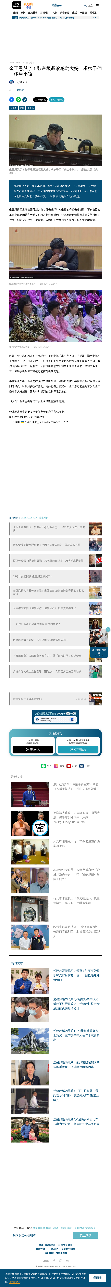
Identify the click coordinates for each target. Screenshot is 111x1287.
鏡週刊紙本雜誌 (42, 1228)
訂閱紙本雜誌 (17, 5)
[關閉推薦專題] (108, 629)
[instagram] (60, 1260)
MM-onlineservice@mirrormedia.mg (60, 1266)
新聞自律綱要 (68, 1249)
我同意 (97, 1278)
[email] (67, 1260)
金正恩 (13, 107)
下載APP (53, 1249)
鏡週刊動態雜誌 (62, 1228)
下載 (87, 766)
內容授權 (40, 1249)
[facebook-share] (11, 99)
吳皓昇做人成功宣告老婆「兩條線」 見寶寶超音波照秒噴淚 (47, 671)
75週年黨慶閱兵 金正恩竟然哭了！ (33, 576)
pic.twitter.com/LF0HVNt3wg (26, 416)
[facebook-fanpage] (54, 1260)
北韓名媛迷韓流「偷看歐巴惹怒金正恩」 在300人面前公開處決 (49, 529)
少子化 (30, 107)
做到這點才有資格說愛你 (27, 699)
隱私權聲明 (14, 1282)
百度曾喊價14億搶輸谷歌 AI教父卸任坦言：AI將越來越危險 (48, 560)
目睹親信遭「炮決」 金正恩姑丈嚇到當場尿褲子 (40, 639)
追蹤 (62, 766)
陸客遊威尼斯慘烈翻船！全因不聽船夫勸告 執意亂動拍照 (47, 544)
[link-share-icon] (24, 99)
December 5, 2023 (58, 422)
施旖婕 (20, 89)
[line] (45, 1260)
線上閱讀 (85, 1235)
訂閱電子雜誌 (65, 1245)
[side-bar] (97, 5)
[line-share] (18, 99)
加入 (49, 766)
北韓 (22, 107)
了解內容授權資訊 (84, 1228)
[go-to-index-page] (57, 5)
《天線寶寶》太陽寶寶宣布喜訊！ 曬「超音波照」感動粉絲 (47, 655)
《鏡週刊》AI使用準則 (55, 1253)
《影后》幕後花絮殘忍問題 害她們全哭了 (37, 624)
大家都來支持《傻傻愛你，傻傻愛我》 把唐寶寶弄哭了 (44, 608)
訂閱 (74, 766)
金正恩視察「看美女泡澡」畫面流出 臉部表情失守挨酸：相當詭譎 (48, 592)
